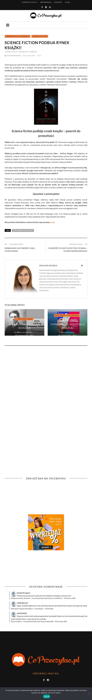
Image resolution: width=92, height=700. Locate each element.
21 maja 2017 (31, 55)
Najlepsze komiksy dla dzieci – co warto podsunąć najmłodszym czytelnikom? (37, 598)
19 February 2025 (69, 598)
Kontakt (58, 2)
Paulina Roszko (14, 55)
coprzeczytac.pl (29, 2)
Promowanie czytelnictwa (23, 230)
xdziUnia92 (22, 613)
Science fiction (39, 36)
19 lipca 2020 (66, 335)
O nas (67, 2)
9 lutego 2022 (23, 335)
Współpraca (46, 2)
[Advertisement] (25, 568)
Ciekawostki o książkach (17, 36)
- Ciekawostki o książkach (27, 52)
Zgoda (46, 696)
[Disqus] (46, 380)
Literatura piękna (24, 319)
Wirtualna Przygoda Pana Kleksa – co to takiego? (27, 609)
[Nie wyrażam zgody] (89, 693)
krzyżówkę (37, 596)
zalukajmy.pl (22, 603)
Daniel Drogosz (23, 593)
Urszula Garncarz (25, 332)
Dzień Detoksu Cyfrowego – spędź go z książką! (67, 324)
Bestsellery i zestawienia (67, 315)
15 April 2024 (48, 609)
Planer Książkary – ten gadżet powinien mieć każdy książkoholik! (32, 621)
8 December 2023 (61, 621)
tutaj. (52, 222)
